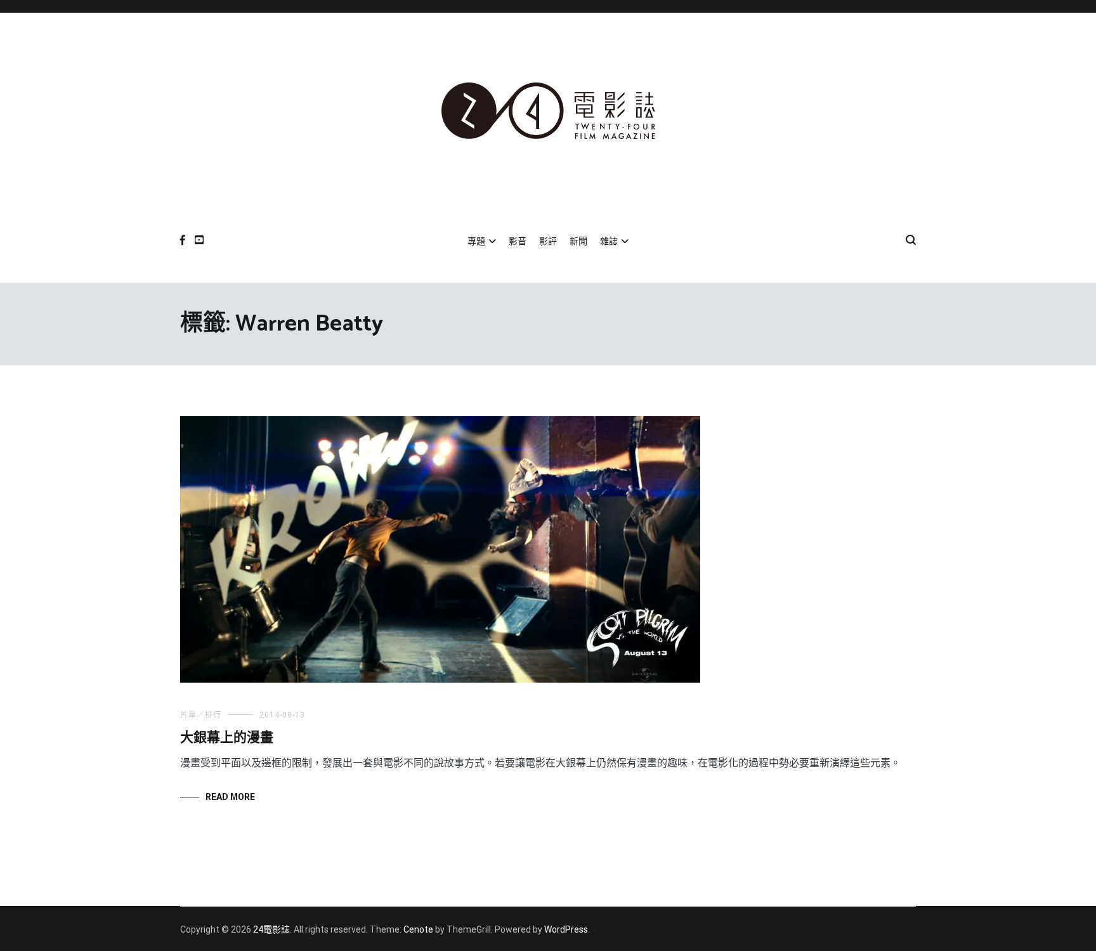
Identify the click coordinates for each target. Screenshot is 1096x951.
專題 (476, 241)
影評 (548, 241)
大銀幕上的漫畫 (226, 738)
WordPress (566, 929)
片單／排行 (200, 715)
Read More (230, 797)
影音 (517, 241)
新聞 (578, 241)
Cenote (418, 929)
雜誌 (609, 241)
